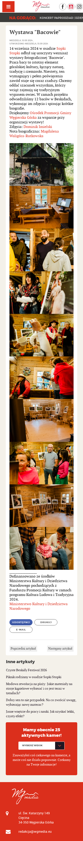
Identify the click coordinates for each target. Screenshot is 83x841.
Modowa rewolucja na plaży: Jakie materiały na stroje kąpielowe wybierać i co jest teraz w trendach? (39, 688)
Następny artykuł (60, 648)
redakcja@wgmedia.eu (35, 831)
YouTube (74, 5)
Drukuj (46, 622)
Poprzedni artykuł (23, 648)
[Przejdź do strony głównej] (41, 6)
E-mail (21, 629)
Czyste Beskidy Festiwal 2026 (26, 670)
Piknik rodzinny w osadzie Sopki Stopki (33, 677)
